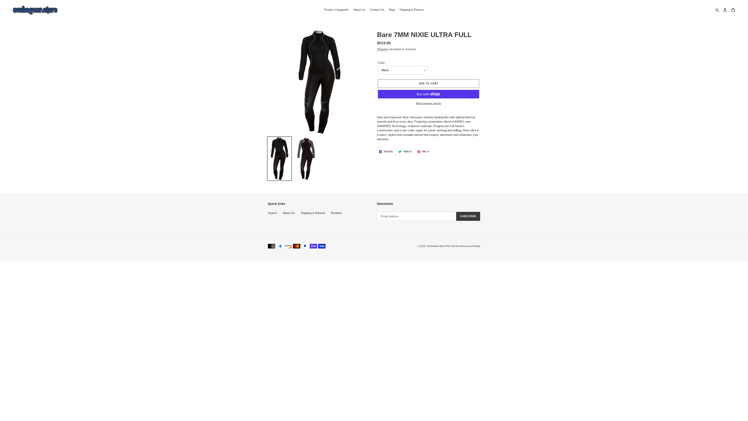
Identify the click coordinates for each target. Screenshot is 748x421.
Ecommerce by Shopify (468, 246)
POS (448, 246)
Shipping (382, 49)
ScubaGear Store (436, 246)
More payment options (428, 103)
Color (381, 62)
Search (272, 213)
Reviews (336, 213)
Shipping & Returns (313, 213)
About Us (289, 213)
